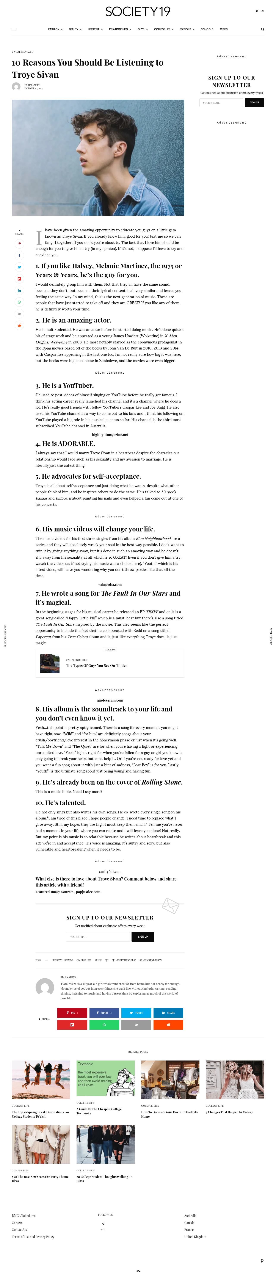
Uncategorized (22, 51)
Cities (224, 29)
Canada (189, 1223)
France (189, 1230)
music (98, 960)
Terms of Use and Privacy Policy (33, 1237)
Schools (207, 29)
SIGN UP (143, 936)
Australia (190, 1216)
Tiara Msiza (34, 85)
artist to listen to (62, 960)
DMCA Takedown (24, 1216)
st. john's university (151, 960)
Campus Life (20, 1170)
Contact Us (19, 1230)
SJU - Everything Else (124, 960)
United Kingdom (195, 1237)
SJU (106, 960)
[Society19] (138, 11)
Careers (17, 1223)
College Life (84, 960)
